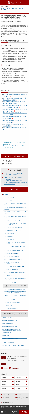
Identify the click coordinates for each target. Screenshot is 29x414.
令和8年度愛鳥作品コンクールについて (13, 230)
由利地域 (4, 384)
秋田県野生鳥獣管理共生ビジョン (12, 308)
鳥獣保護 (4, 9)
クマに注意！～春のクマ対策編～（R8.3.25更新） (15, 247)
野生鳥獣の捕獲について (10, 233)
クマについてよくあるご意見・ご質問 (13, 220)
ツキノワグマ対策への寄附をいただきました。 (15, 266)
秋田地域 (18, 381)
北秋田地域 (18, 377)
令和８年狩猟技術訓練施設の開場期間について (15, 259)
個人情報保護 (6, 398)
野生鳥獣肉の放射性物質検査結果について (14, 250)
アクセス (6, 368)
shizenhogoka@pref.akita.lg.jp (13, 164)
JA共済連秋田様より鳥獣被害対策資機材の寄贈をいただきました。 (15, 296)
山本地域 (4, 381)
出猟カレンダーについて (10, 299)
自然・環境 (21, 8)
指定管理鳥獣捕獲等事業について (12, 253)
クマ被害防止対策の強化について (12, 269)
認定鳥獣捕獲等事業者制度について (12, 256)
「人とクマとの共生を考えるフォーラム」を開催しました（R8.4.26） (15, 224)
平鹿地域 (4, 388)
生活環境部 (19, 177)
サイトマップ (6, 395)
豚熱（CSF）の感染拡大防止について (13, 302)
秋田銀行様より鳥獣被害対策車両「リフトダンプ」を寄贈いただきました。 (15, 263)
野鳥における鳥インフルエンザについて (13, 227)
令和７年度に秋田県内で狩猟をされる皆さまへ (15, 272)
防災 (25, 412)
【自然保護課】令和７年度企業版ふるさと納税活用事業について (15, 243)
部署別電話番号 (15, 368)
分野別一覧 (8, 8)
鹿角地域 (4, 377)
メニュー (5, 412)
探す (15, 412)
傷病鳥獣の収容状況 (9, 236)
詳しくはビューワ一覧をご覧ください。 (12, 145)
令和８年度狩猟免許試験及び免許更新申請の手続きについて (15, 208)
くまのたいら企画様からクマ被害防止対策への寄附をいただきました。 (15, 204)
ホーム (2, 8)
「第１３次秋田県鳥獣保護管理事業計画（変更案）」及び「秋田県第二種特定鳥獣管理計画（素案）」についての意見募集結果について (15, 291)
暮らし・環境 (14, 8)
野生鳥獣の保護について (10, 239)
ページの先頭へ (26, 407)
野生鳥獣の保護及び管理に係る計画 (14, 180)
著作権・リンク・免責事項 (22, 398)
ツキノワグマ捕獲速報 (9, 197)
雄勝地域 (18, 388)
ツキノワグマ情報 (8, 200)
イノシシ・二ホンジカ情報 (10, 282)
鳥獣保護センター (8, 305)
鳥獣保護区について (9, 275)
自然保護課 (8, 179)
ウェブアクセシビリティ (8, 402)
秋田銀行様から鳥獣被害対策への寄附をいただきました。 (15, 217)
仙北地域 (18, 384)
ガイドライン (20, 395)
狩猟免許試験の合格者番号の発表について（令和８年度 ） (15, 212)
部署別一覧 (12, 177)
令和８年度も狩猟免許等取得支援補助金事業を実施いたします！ (15, 279)
